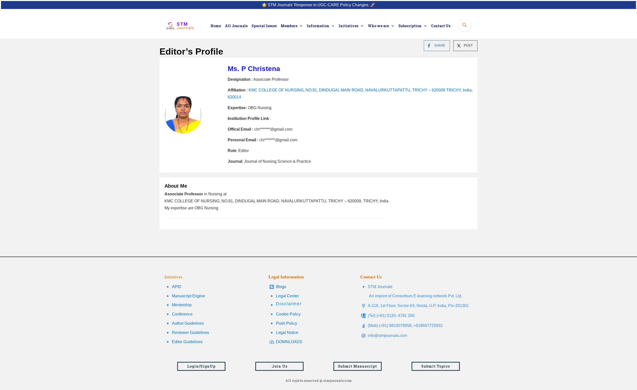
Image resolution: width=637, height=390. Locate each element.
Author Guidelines (188, 323)
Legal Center (287, 296)
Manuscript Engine (188, 296)
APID (176, 287)
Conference (182, 314)
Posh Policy (286, 323)
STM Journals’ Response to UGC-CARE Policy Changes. (318, 5)
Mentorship (182, 305)
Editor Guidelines (187, 342)
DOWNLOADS (289, 342)
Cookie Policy (288, 314)
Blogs (281, 287)
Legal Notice (287, 332)
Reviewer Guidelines (190, 332)
